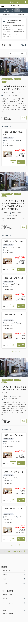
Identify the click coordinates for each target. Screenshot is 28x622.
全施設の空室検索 (7, 594)
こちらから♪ (12, 36)
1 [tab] (9, 189)
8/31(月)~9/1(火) (7, 14)
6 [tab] (15, 189)
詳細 (23, 117)
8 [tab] (17, 189)
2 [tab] (10, 189)
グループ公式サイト (8, 603)
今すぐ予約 (21, 162)
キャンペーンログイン (8, 613)
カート (22, 11)
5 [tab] (14, 375)
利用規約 (5, 583)
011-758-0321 (7, 570)
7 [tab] (16, 189)
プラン (17, 11)
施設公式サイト (7, 579)
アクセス (5, 574)
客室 (12, 11)
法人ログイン (6, 610)
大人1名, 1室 (21, 14)
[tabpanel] (14, 67)
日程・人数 (6, 11)
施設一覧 (5, 598)
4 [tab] (13, 375)
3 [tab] (11, 189)
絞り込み (12, 53)
